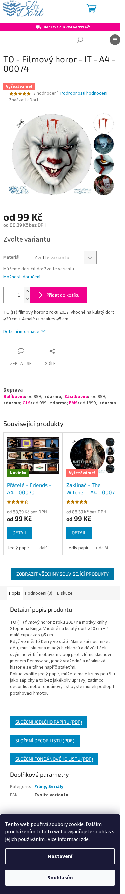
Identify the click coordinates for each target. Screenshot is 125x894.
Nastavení (60, 856)
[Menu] (115, 39)
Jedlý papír (18, 548)
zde (85, 839)
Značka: (23, 100)
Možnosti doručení (21, 277)
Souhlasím (60, 877)
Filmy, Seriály (48, 786)
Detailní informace (21, 331)
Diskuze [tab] (65, 593)
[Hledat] (80, 39)
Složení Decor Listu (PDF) (44, 740)
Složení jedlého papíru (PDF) (48, 722)
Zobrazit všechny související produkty (62, 574)
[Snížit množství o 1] (27, 299)
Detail (19, 532)
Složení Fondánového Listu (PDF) (54, 759)
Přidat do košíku (63, 295)
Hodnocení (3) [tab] (38, 593)
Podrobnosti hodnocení (83, 93)
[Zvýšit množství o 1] (27, 291)
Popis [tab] (14, 593)
